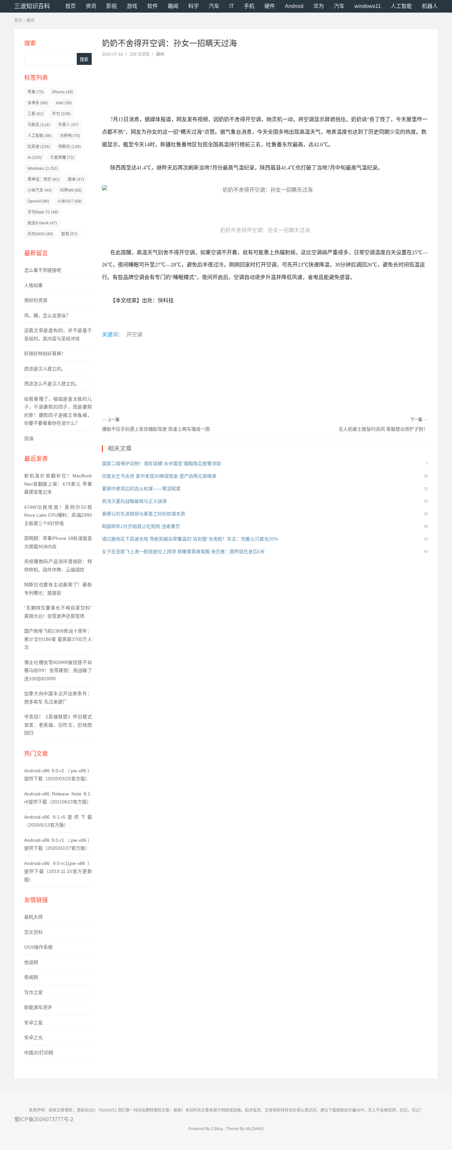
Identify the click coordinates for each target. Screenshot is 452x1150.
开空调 (134, 334)
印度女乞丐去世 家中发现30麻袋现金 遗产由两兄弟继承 (159, 476)
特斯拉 (69, 146)
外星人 (68, 124)
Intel (64, 103)
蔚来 (76, 179)
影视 (111, 6)
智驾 (69, 234)
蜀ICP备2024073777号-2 (43, 1119)
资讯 (91, 6)
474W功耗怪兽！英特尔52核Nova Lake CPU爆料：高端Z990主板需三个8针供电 (58, 515)
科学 (193, 6)
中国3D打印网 (38, 1052)
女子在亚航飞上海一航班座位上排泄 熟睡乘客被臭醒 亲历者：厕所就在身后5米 (183, 551)
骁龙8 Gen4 (42, 223)
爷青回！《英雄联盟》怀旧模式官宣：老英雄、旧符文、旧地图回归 (58, 725)
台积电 (70, 135)
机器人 (430, 6)
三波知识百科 (32, 6)
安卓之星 (33, 1022)
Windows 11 (42, 168)
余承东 (37, 103)
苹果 (35, 92)
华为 (318, 6)
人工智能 (401, 6)
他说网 (31, 962)
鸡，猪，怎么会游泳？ (47, 315)
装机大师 (33, 917)
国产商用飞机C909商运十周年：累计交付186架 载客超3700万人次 (58, 639)
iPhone (62, 92)
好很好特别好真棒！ (45, 353)
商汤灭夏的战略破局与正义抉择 (134, 501)
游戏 (132, 6)
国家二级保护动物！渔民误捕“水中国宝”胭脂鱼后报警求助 (161, 463)
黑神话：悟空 (43, 179)
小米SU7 (70, 201)
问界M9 (71, 190)
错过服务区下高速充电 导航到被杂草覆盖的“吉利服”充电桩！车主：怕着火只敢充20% (190, 539)
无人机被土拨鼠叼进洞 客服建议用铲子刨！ (383, 429)
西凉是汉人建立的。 (45, 368)
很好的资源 (35, 300)
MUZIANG (255, 1128)
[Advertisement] (259, 79)
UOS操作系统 (38, 947)
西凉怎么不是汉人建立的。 (52, 383)
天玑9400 (40, 234)
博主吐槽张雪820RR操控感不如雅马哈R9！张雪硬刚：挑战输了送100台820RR (58, 670)
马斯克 (38, 124)
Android (294, 6)
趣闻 (173, 6)
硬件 (269, 6)
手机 (249, 6)
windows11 (367, 6)
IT (231, 6)
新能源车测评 (38, 1007)
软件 (152, 6)
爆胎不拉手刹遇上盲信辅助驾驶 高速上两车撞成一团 (156, 429)
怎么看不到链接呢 (42, 270)
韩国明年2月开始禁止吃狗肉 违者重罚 (141, 526)
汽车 (214, 6)
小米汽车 (39, 190)
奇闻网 (31, 977)
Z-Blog (217, 1128)
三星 (35, 114)
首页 (70, 6)
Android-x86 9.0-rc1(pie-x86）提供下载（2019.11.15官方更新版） (58, 871)
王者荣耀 (62, 157)
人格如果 (33, 285)
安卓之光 (33, 1037)
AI (34, 157)
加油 (28, 438)
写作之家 (33, 992)
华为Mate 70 (42, 212)
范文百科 (33, 932)
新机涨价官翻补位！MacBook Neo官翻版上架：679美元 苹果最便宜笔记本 (58, 484)
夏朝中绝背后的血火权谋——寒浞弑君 (141, 488)
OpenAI (38, 201)
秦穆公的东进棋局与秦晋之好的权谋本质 (143, 513)
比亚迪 (38, 146)
